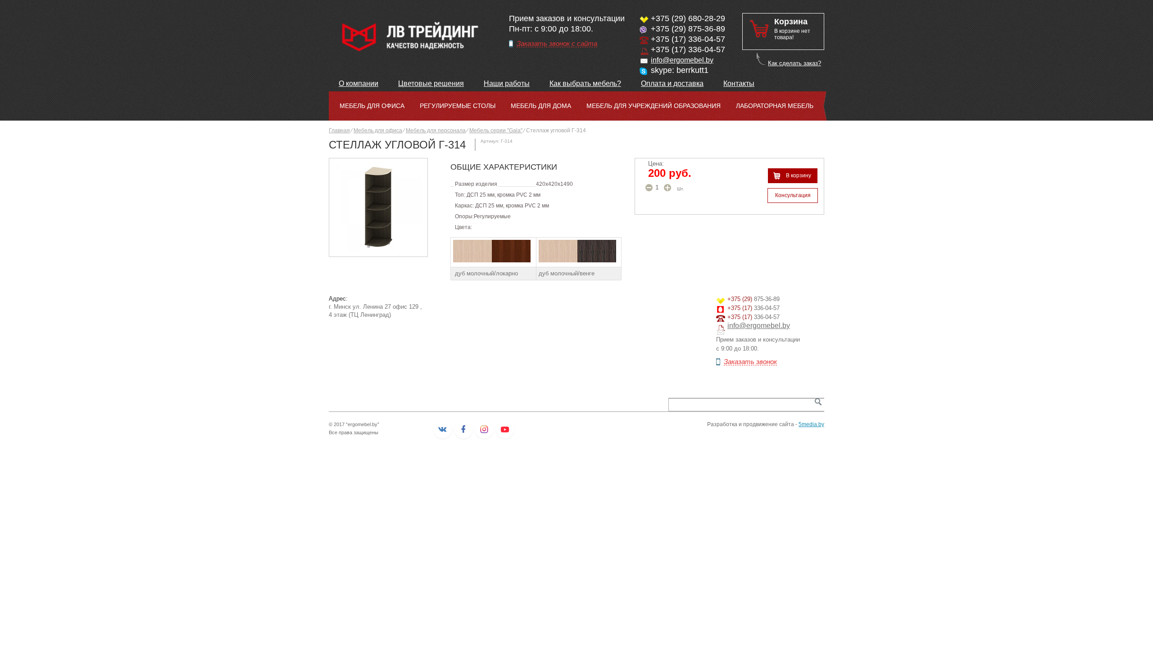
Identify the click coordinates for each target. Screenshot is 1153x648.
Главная (339, 130)
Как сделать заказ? (794, 63)
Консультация (793, 195)
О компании (358, 83)
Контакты (738, 83)
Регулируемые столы (457, 105)
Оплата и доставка (672, 83)
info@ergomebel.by (682, 60)
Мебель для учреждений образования (653, 105)
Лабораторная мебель (774, 105)
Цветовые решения (431, 83)
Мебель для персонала (436, 130)
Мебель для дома (541, 105)
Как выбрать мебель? (585, 83)
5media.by (811, 424)
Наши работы (507, 83)
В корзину (798, 175)
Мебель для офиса (372, 105)
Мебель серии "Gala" (495, 130)
